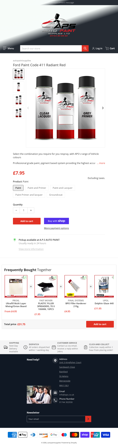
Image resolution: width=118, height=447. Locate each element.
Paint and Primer (37, 187)
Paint (18, 187)
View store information (31, 249)
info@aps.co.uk (66, 394)
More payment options (56, 228)
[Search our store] (85, 48)
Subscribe (88, 419)
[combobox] (53, 48)
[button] (8, 48)
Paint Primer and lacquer (29, 194)
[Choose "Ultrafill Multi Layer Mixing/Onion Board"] (24, 277)
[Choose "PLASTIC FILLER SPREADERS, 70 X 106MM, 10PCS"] (54, 277)
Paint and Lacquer (63, 187)
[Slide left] (28, 108)
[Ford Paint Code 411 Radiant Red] (18, 74)
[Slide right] (103, 108)
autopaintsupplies (54, 443)
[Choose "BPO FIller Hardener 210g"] (84, 277)
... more (101, 163)
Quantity (18, 204)
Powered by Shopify (69, 443)
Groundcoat (55, 194)
